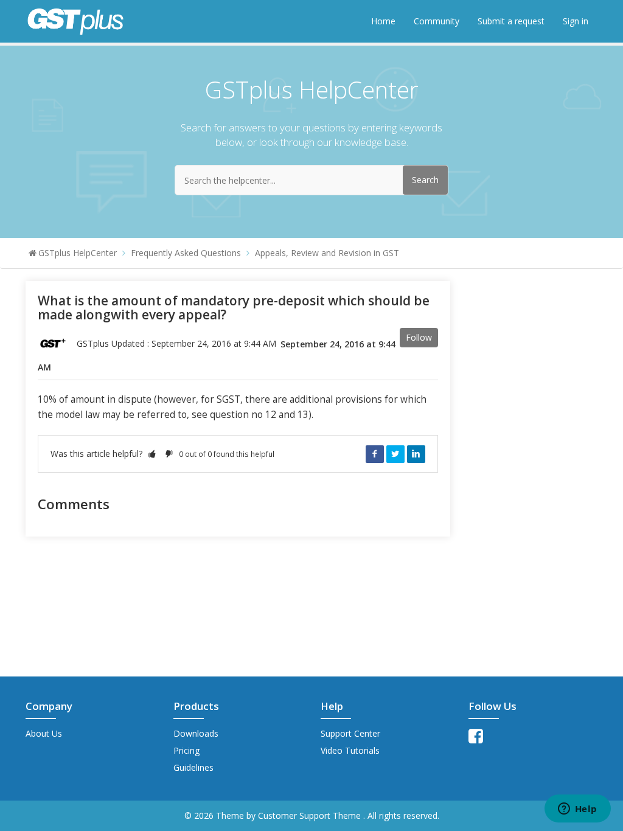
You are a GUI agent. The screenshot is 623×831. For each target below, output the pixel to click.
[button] (152, 453)
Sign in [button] (575, 21)
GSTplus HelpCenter (77, 253)
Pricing (186, 750)
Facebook (375, 454)
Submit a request (511, 21)
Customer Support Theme (310, 815)
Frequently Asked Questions (186, 253)
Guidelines (193, 767)
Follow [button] (419, 337)
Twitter (395, 454)
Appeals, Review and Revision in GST (327, 253)
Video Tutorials (350, 750)
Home (383, 21)
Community (436, 21)
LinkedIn (416, 454)
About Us (44, 733)
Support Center (350, 733)
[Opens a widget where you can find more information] (577, 809)
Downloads (195, 733)
